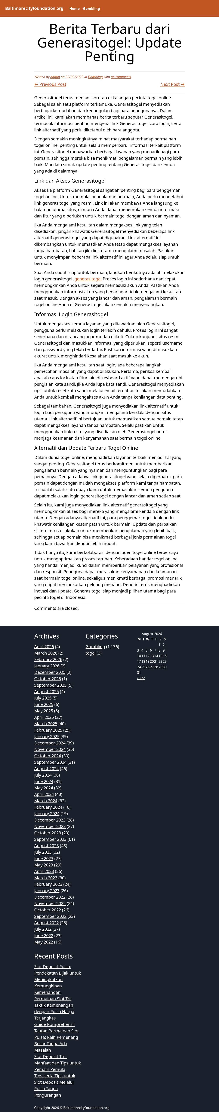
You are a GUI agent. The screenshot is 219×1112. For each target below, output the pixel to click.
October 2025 (47, 679)
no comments (121, 76)
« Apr (141, 678)
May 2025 (43, 711)
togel (91, 653)
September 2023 (50, 839)
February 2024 (48, 807)
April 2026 (44, 646)
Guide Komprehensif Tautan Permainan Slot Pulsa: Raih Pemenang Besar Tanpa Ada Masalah (56, 1037)
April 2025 (44, 717)
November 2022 (50, 903)
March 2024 (45, 801)
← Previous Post (50, 84)
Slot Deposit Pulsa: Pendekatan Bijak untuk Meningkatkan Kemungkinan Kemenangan (57, 979)
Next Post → (172, 84)
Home (75, 8)
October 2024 (47, 756)
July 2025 (43, 698)
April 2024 (44, 794)
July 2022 (43, 929)
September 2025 (50, 685)
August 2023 (46, 846)
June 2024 (43, 781)
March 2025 (45, 723)
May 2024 (43, 788)
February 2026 (48, 659)
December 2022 (49, 897)
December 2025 (49, 672)
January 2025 (46, 736)
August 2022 (46, 923)
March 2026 (45, 653)
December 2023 (49, 820)
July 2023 (43, 852)
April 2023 (44, 871)
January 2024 (46, 813)
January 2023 (46, 890)
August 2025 (46, 691)
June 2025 (43, 704)
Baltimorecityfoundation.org (34, 8)
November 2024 (50, 749)
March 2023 (45, 878)
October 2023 (47, 833)
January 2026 (46, 666)
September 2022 (50, 916)
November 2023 (50, 826)
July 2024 (43, 775)
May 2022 (43, 942)
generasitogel (88, 279)
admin (55, 76)
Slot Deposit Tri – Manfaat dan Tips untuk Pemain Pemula (57, 1063)
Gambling (91, 8)
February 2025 (48, 730)
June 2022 (43, 935)
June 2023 (43, 858)
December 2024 (49, 743)
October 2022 (47, 910)
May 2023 (43, 865)
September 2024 (50, 762)
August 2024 (46, 768)
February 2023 (48, 884)
